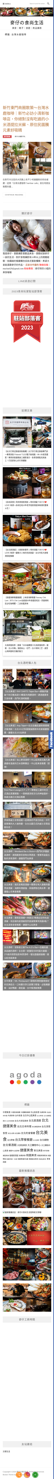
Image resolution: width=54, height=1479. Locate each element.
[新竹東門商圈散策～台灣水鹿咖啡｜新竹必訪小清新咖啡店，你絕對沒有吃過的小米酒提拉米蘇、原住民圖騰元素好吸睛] (27, 158)
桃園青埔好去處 (23, 1159)
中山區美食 (34, 1112)
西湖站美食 (42, 1159)
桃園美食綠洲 (42, 1156)
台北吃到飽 (10, 1121)
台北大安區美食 (21, 1121)
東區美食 (6, 1155)
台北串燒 (40, 1115)
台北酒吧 (36, 1140)
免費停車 (43, 1112)
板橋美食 (22, 1156)
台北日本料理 (24, 1126)
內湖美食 (11, 1116)
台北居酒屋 (35, 1120)
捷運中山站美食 (14, 1151)
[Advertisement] (27, 75)
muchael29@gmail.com (13, 268)
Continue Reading (14, 195)
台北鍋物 (44, 1140)
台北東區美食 (36, 1127)
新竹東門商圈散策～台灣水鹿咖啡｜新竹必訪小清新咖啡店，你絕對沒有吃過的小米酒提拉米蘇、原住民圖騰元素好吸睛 (26, 119)
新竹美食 (7, 136)
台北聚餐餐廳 (24, 1139)
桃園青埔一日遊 (11, 1159)
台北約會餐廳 (28, 1133)
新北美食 (38, 1150)
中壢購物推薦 (25, 1112)
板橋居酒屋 (13, 1155)
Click (51, 739)
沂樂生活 (6, 1452)
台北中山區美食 (29, 1115)
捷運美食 (26, 1150)
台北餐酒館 (10, 1144)
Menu (8, 4)
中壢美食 (7, 1112)
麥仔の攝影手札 (20, 136)
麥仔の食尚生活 (27, 22)
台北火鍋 (11, 1133)
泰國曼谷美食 (33, 1159)
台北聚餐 (11, 1140)
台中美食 (18, 1116)
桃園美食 (31, 1155)
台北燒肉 (17, 1133)
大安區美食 (22, 1145)
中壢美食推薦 (15, 1112)
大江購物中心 (34, 1145)
